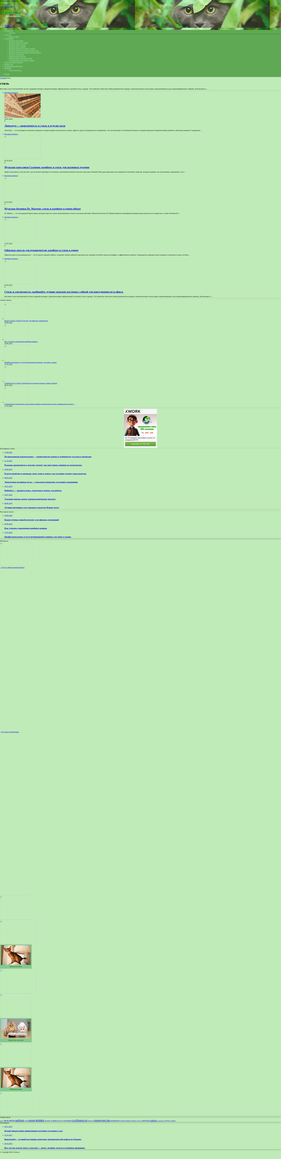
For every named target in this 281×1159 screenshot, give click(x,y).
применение (115, 1121)
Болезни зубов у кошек (17, 45)
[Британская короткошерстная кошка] (18, 992)
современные (160, 1120)
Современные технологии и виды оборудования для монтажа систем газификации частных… (39, 404)
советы (153, 1120)
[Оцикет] (15, 919)
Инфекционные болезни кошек (20, 58)
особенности (79, 1120)
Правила (12, 33)
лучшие (54, 1120)
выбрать (19, 1120)
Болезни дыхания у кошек (18, 43)
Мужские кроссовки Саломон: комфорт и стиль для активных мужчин (46, 167)
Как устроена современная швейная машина (21, 342)
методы (60, 1121)
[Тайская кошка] (16, 1017)
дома (26, 1121)
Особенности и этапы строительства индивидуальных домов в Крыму (30, 383)
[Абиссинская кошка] (16, 968)
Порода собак (14, 37)
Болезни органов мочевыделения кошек (24, 51)
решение (133, 1121)
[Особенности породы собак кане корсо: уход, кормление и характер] (16, 1066)
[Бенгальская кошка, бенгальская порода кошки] (18, 943)
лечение (47, 1121)
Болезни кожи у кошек (17, 47)
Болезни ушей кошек (16, 54)
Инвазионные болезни (17, 56)
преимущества (102, 1120)
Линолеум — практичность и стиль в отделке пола (34, 125)
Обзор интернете (15, 70)
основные (67, 1120)
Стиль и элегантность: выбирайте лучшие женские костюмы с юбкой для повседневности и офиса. (63, 291)
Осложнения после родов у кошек (21, 60)
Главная (3, 78)
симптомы (145, 1121)
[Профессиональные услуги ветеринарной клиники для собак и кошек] (16, 360)
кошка (40, 1120)
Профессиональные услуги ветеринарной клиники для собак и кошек (30, 362)
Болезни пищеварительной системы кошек (25, 52)
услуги (167, 1121)
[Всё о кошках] (11, 21)
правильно (90, 1121)
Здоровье (8, 39)
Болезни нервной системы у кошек (22, 49)
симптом (138, 1120)
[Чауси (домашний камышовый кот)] (16, 1115)
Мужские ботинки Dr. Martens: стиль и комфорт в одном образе (42, 208)
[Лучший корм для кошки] (16, 1042)
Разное (7, 68)
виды (6, 1120)
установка (173, 1121)
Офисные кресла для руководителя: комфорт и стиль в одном (41, 250)
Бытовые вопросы (13, 66)
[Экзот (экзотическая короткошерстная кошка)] (16, 565)
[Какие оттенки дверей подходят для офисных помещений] (16, 319)
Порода (8, 35)
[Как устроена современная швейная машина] (16, 340)
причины (122, 1121)
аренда (2, 1120)
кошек (31, 1120)
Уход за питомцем (13, 62)
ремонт (128, 1121)
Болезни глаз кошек (16, 41)
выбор (12, 1120)
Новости (8, 64)
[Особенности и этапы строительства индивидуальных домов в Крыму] (16, 381)
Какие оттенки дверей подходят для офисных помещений (26, 321)
